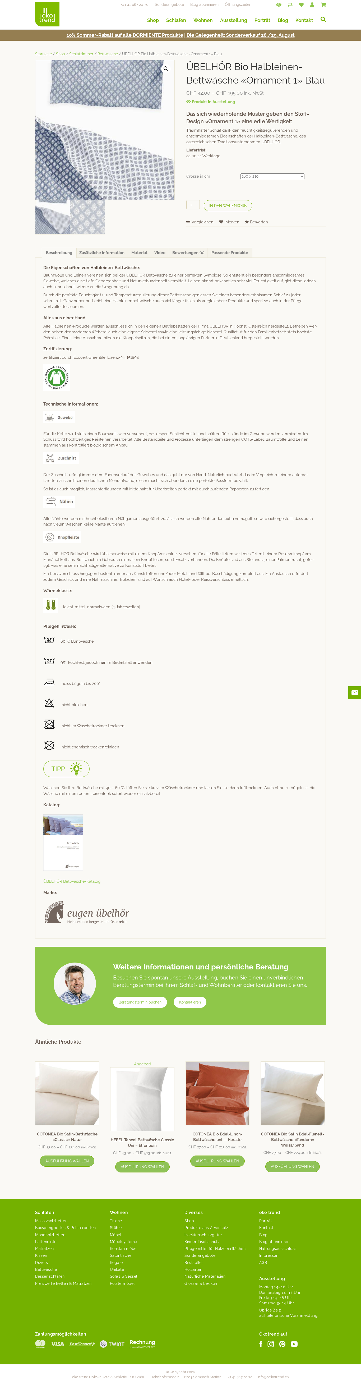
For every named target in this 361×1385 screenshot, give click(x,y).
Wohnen (203, 20)
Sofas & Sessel (123, 1276)
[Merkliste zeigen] (301, 4)
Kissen (41, 1255)
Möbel (116, 1235)
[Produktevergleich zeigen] (290, 4)
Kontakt (304, 20)
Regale (116, 1262)
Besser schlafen (50, 1276)
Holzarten (193, 1269)
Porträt (262, 20)
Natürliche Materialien (204, 1276)
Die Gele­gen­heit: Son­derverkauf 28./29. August (241, 35)
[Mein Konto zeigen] (312, 4)
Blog (283, 20)
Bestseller (193, 1262)
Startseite (43, 54)
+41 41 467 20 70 (135, 4)
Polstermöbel (122, 1283)
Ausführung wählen (67, 1161)
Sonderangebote (169, 4)
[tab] (59, 253)
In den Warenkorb (228, 206)
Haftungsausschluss (278, 1248)
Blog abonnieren (204, 4)
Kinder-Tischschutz (202, 1242)
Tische (116, 1221)
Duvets (41, 1262)
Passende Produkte (229, 252)
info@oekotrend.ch (273, 1377)
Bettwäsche (108, 54)
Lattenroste (46, 1242)
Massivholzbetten (51, 1221)
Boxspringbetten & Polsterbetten (65, 1228)
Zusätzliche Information (101, 252)
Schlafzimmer (81, 54)
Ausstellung (233, 20)
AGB (263, 1262)
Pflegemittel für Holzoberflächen (215, 1248)
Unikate (117, 1269)
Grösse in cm (198, 176)
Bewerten (259, 222)
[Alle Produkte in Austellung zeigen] (279, 4)
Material (139, 252)
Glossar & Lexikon (200, 1283)
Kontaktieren (190, 1002)
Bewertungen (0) (188, 252)
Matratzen (44, 1248)
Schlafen (176, 20)
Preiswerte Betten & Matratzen (63, 1283)
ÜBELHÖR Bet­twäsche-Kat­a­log (71, 881)
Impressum (269, 1255)
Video (159, 252)
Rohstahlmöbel (124, 1248)
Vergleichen (203, 222)
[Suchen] (321, 19)
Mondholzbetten (50, 1235)
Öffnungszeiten (238, 4)
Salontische (121, 1255)
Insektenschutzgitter (203, 1235)
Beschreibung (59, 252)
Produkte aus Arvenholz (206, 1228)
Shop (153, 20)
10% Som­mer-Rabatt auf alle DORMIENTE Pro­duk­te (125, 35)
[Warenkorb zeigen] (323, 4)
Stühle (116, 1228)
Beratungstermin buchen (140, 1002)
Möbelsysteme (123, 1242)
